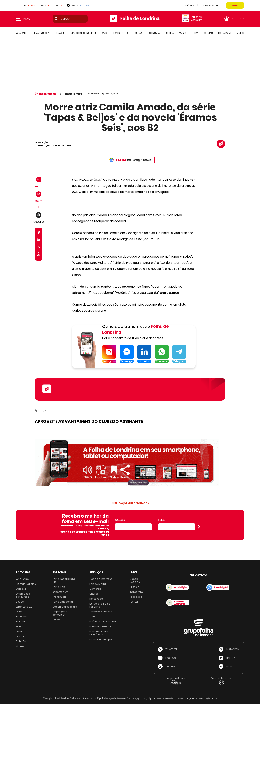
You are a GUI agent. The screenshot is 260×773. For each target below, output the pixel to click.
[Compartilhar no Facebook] (39, 233)
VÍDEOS (240, 32)
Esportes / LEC (24, 606)
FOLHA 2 (138, 32)
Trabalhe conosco (100, 611)
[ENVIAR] (199, 527)
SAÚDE (105, 32)
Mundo (20, 626)
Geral (19, 631)
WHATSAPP (21, 32)
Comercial (95, 588)
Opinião (21, 636)
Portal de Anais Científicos (98, 633)
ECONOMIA (154, 32)
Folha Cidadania (63, 601)
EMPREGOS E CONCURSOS (83, 32)
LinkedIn (134, 587)
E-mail (161, 519)
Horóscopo (96, 598)
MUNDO (183, 32)
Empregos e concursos (23, 595)
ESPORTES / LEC (121, 32)
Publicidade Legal (100, 626)
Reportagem (60, 591)
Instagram (136, 591)
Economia (22, 616)
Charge (94, 593)
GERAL (196, 32)
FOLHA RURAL (224, 32)
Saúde (20, 601)
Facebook (136, 596)
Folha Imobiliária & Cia (64, 580)
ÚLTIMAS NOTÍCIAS (41, 32)
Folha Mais (59, 587)
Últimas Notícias (45, 93)
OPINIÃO (208, 32)
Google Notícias (135, 580)
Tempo (93, 616)
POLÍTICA (169, 32)
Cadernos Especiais (65, 606)
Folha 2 (20, 611)
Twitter (134, 601)
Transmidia (59, 596)
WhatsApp (22, 579)
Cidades (21, 588)
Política (20, 621)
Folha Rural (22, 641)
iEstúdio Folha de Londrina (99, 605)
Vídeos (20, 646)
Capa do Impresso (100, 579)
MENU (26, 19)
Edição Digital (97, 583)
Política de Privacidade (103, 621)
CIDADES (59, 32)
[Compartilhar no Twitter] (38, 247)
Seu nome (120, 519)
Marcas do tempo (100, 639)
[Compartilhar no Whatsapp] (38, 254)
